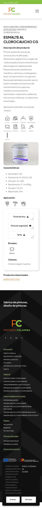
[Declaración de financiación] (21, 460)
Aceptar (13, 499)
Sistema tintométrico (12, 449)
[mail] (22, 338)
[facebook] (6, 338)
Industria (7, 374)
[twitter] (11, 338)
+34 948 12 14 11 (12, 2)
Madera (6, 421)
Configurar (32, 466)
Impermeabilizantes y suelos (14, 396)
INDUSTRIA (14, 27)
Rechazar (28, 499)
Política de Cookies (25, 468)
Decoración (8, 349)
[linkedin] (16, 338)
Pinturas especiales (11, 436)
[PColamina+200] (12, 8)
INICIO (6, 27)
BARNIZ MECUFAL (12, 279)
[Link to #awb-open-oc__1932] (37, 11)
